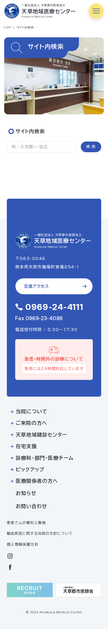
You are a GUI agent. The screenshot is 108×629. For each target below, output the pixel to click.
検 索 (90, 147)
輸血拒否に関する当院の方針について (39, 533)
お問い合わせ (31, 506)
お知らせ (26, 493)
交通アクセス (36, 286)
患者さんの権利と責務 (26, 523)
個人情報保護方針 (22, 544)
